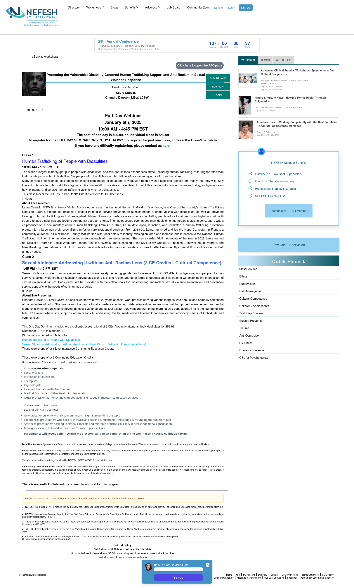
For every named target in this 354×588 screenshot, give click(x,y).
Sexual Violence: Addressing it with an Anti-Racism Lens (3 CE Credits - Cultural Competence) (121, 262)
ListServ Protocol (290, 574)
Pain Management (251, 291)
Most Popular (248, 269)
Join (238, 574)
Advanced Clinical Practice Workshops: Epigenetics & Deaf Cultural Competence (298, 72)
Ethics (243, 276)
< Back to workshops (44, 56)
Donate (218, 7)
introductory (50, 405)
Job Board (174, 7)
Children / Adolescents (254, 306)
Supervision (247, 284)
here (110, 460)
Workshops (93, 7)
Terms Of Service (310, 574)
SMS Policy (328, 574)
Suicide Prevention (251, 320)
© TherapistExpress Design (32, 574)
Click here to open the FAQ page (199, 65)
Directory (74, 7)
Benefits (130, 7)
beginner (52, 409)
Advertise (151, 7)
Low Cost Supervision (289, 244)
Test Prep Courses (251, 313)
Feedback (292, 577)
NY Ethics (245, 343)
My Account (249, 574)
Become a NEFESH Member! (289, 211)
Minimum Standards (224, 577)
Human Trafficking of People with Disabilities (51, 339)
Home (229, 574)
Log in (231, 7)
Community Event (198, 7)
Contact (274, 574)
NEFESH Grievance (274, 577)
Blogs (114, 7)
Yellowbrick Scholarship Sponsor (317, 577)
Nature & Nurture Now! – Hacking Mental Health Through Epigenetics (290, 99)
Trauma (244, 328)
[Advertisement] (255, 371)
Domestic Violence (251, 350)
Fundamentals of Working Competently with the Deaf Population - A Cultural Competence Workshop (297, 124)
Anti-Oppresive (249, 335)
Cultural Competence (253, 298)
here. (167, 145)
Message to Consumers (249, 577)
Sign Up (245, 7)
